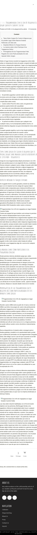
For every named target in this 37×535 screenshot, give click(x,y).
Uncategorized (16, 29)
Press (4, 519)
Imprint (4, 526)
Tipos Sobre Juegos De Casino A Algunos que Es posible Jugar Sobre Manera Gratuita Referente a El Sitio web (16, 40)
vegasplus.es (4, 217)
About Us (5, 516)
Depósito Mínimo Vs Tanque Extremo (14, 45)
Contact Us (5, 523)
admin (25, 29)
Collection (5, 509)
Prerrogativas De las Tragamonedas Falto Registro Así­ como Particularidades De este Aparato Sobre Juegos (15, 54)
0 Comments (32, 29)
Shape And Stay (7, 513)
